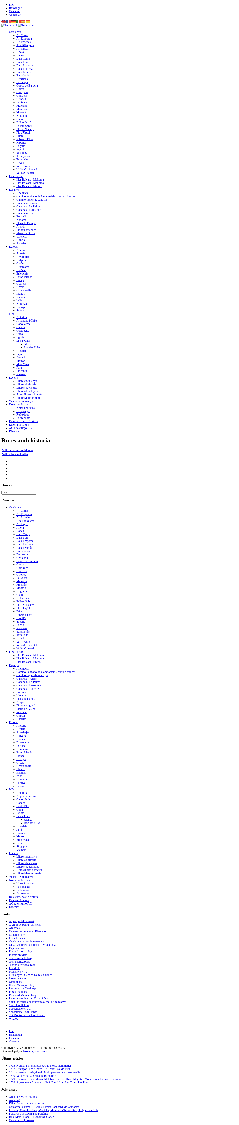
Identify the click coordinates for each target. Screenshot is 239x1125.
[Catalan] (28, 21)
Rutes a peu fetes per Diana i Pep (28, 998)
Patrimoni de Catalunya (23, 988)
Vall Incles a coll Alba (15, 454)
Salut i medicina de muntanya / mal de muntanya (37, 1001)
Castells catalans (18, 938)
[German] (13, 21)
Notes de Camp (18, 978)
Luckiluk (14, 968)
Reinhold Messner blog (22, 995)
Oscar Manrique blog (21, 985)
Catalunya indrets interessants (26, 941)
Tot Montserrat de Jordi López (27, 1015)
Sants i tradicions (19, 1005)
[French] (8, 21)
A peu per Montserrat (21, 921)
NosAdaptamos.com (35, 1051)
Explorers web (17, 948)
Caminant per (17, 934)
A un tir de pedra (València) (25, 924)
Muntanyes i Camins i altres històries (30, 975)
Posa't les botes (18, 991)
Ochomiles (15, 981)
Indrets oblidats (18, 954)
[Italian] (18, 21)
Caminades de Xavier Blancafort (28, 931)
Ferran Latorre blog (20, 951)
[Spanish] (23, 21)
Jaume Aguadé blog (20, 958)
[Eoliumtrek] (17, 25)
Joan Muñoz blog (19, 961)
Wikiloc (13, 1018)
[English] (3, 21)
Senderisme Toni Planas (23, 1011)
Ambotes (14, 928)
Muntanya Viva (18, 971)
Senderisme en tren (20, 1008)
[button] (15, 31)
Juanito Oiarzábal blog (22, 964)
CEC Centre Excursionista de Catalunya (32, 944)
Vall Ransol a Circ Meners (17, 450)
